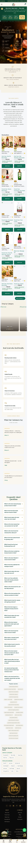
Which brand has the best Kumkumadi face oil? (11, 545)
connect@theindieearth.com (20, 831)
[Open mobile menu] (1, 4)
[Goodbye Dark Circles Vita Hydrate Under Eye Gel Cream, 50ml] (19, 207)
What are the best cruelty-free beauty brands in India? (11, 552)
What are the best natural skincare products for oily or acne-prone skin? (11, 652)
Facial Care (4, 189)
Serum (9, 189)
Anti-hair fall (17, 763)
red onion (10, 763)
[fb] (7, 805)
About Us (20, 812)
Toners (21, 283)
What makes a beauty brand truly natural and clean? (11, 638)
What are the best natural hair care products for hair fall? (11, 525)
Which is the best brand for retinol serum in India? (11, 631)
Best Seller (4, 157)
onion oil (18, 768)
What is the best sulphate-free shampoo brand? (12, 565)
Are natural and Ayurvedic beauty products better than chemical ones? (11, 670)
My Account (19, 819)
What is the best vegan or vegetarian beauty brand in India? (11, 608)
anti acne (5, 768)
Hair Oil (9, 156)
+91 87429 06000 (20, 834)
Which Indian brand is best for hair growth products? (12, 645)
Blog (20, 814)
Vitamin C (13, 765)
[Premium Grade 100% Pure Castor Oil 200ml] (7, 238)
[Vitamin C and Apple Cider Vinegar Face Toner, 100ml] (19, 271)
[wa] (20, 805)
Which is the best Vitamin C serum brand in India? (11, 558)
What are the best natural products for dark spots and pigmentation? (11, 624)
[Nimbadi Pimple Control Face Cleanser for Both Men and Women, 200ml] (19, 174)
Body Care (16, 251)
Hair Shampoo (20, 765)
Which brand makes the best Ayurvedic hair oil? (11, 572)
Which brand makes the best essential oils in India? (11, 616)
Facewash (16, 190)
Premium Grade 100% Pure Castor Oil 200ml (6, 250)
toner (12, 771)
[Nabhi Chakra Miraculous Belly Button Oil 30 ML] (19, 238)
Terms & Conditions (7, 838)
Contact (20, 817)
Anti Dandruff (5, 765)
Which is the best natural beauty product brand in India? (12, 504)
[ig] (10, 805)
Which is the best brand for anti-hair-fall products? (12, 587)
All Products (7, 821)
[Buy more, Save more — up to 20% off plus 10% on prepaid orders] (4, 834)
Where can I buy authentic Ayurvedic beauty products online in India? (11, 580)
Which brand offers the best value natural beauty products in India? (12, 661)
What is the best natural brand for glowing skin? (12, 538)
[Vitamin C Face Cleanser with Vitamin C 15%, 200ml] (7, 207)
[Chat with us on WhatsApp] (24, 830)
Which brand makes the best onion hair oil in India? (11, 518)
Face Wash (22, 190)
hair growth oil (6, 771)
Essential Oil (5, 755)
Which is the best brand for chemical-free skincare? (11, 531)
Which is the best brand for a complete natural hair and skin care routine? (12, 678)
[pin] (17, 805)
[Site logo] (13, 5)
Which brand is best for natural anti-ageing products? (12, 601)
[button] (7, 166)
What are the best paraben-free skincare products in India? (12, 594)
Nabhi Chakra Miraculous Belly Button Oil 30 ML (18, 248)
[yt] (13, 805)
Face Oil (10, 252)
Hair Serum (9, 283)
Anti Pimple (12, 768)
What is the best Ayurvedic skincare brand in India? (11, 511)
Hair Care (4, 156)
